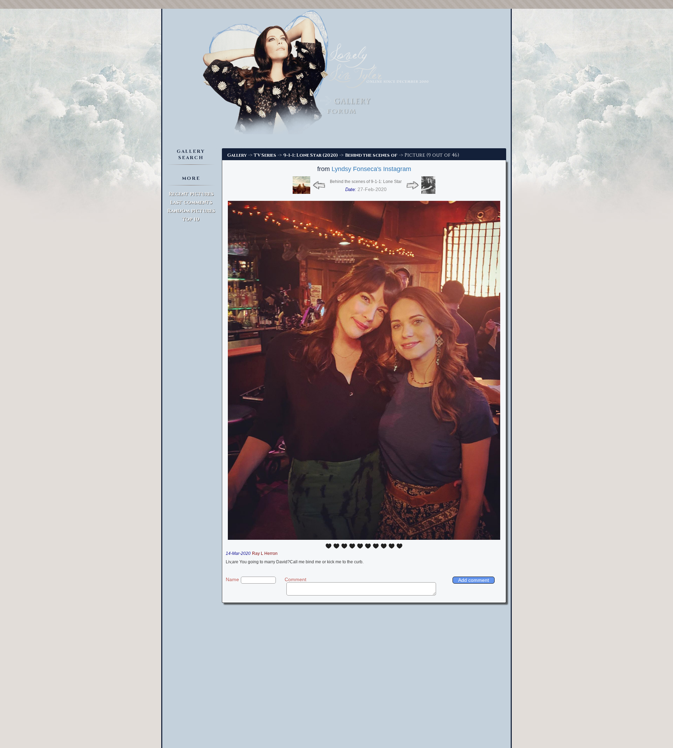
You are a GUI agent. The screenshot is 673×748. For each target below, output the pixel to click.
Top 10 (190, 219)
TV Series (265, 155)
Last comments (191, 202)
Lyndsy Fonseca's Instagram (371, 168)
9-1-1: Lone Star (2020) (310, 155)
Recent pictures (191, 194)
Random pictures (191, 211)
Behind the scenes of (371, 155)
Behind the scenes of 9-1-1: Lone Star (366, 181)
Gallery (237, 155)
